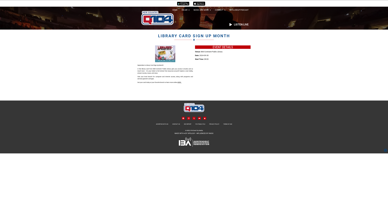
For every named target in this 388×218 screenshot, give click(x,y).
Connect (219, 10)
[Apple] (204, 118)
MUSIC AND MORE (201, 10)
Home (175, 10)
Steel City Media (198, 130)
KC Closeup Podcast (239, 10)
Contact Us (176, 124)
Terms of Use (227, 124)
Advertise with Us (162, 124)
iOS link (199, 4)
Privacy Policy (214, 124)
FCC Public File (200, 124)
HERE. (179, 82)
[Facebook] (183, 118)
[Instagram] (188, 118)
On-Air (184, 10)
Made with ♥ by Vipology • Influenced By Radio (194, 133)
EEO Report (187, 124)
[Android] (199, 118)
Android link (183, 4)
